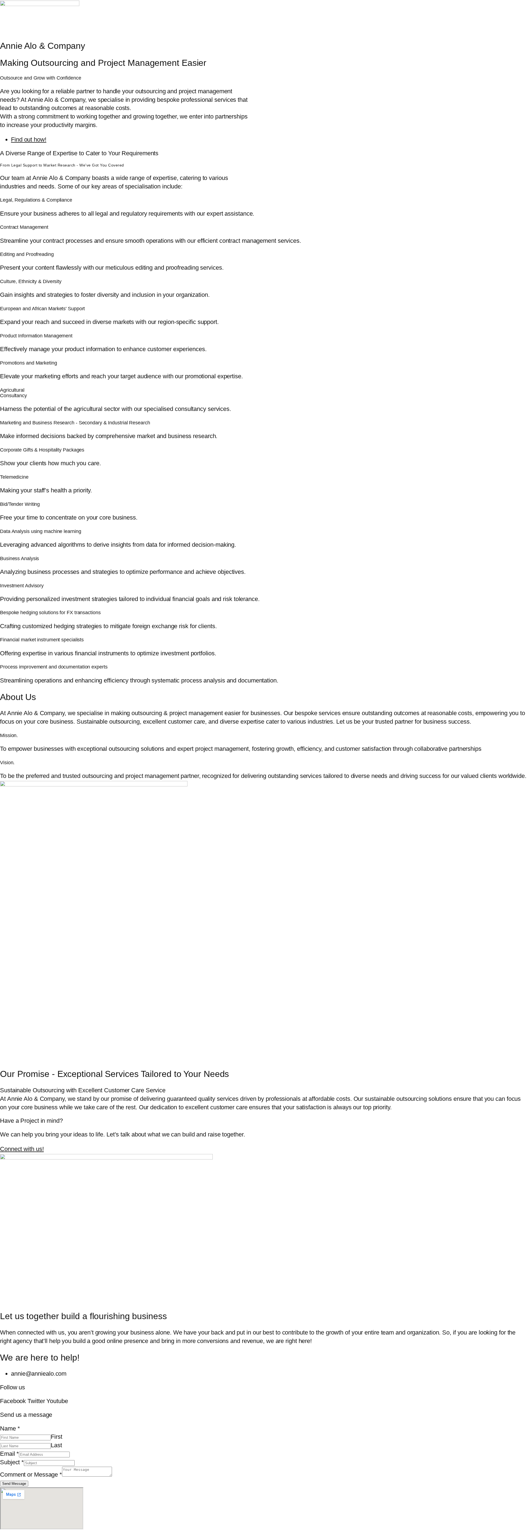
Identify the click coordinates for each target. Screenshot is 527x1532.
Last (56, 1445)
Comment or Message (31, 1474)
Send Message (14, 1484)
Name (10, 1428)
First (56, 1436)
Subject (12, 1462)
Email (9, 1453)
